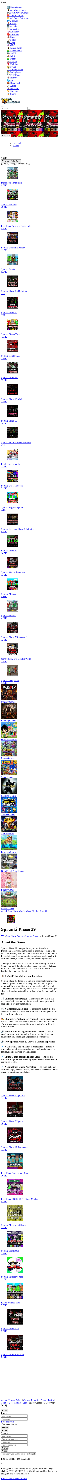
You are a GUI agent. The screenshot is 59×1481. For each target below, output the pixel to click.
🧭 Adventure (13, 29)
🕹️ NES (11, 56)
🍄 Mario (11, 40)
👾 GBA (11, 45)
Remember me (10, 1424)
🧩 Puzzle (11, 59)
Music (28, 911)
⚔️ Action (11, 86)
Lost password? (8, 1421)
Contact (17, 1403)
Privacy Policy (15, 1400)
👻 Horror (11, 77)
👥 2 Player (12, 21)
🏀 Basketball (13, 83)
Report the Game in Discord (14, 1478)
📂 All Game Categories (18, 18)
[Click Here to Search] (29, 109)
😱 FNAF (11, 67)
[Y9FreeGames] (10, 103)
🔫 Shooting (12, 91)
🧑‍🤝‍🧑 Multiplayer (14, 72)
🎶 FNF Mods (13, 75)
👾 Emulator (13, 31)
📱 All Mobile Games (17, 10)
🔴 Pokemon (13, 34)
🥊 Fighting (12, 64)
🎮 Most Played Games (17, 13)
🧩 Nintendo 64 (14, 50)
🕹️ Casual (11, 23)
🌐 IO (10, 80)
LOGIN (5, 1427)
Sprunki (43, 911)
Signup (5, 1448)
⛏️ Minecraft (13, 88)
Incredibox (13, 911)
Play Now (6, 135)
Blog (25, 1403)
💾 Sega (11, 42)
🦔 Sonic (11, 37)
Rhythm (35, 911)
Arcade (4, 911)
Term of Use (6, 1403)
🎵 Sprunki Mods (15, 69)
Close (4, 1410)
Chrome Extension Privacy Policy (38, 1400)
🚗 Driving (12, 61)
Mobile (22, 911)
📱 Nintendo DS (14, 48)
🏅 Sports (11, 94)
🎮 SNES (11, 53)
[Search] (2, 106)
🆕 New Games (14, 7)
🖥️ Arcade (12, 26)
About (4, 1400)
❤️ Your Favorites (15, 15)
